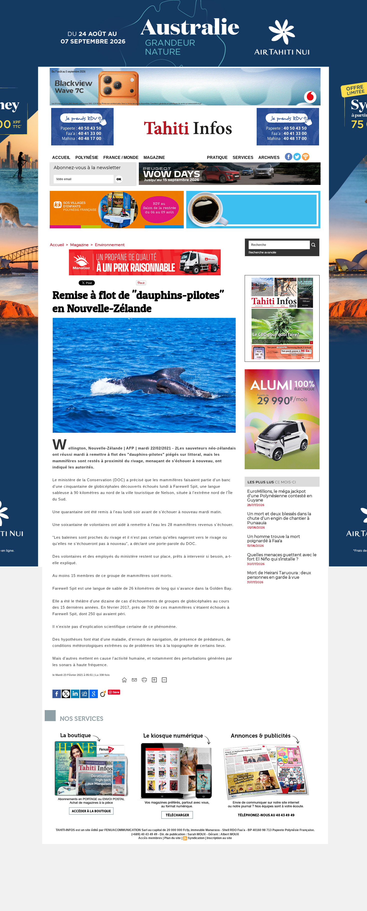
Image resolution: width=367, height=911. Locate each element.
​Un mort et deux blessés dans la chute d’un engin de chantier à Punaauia (279, 518)
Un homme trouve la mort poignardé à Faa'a (273, 538)
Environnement (110, 244)
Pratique (217, 157)
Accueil (61, 157)
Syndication (196, 838)
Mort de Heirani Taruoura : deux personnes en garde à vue (279, 575)
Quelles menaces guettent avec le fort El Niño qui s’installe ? (282, 557)
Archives (269, 157)
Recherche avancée (262, 252)
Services (243, 157)
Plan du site (172, 838)
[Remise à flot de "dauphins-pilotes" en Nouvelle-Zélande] (144, 319)
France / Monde (121, 157)
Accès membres (150, 838)
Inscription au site (219, 838)
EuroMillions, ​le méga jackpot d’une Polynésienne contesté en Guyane (279, 495)
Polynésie (86, 157)
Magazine (154, 157)
